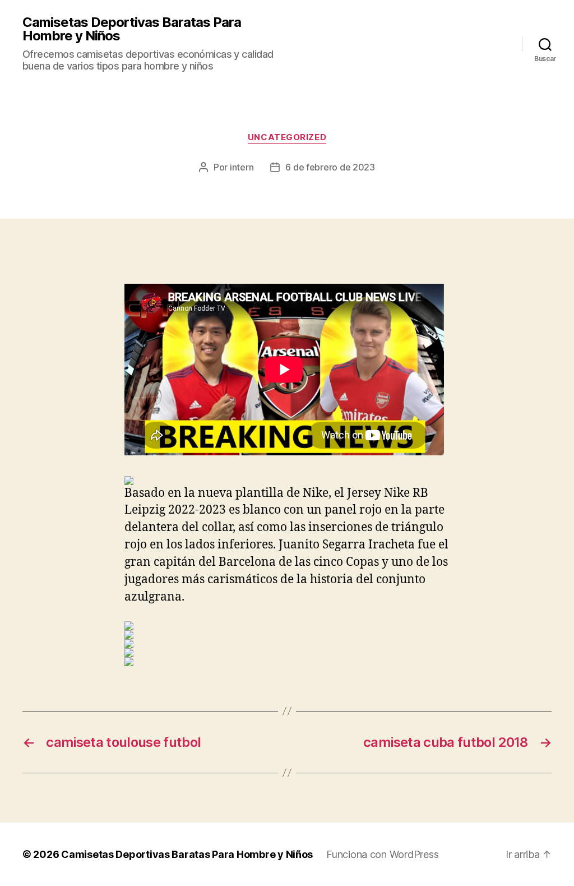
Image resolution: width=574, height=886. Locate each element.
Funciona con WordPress (382, 854)
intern (241, 167)
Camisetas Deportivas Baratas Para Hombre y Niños (131, 29)
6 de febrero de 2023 (330, 167)
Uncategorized (287, 137)
